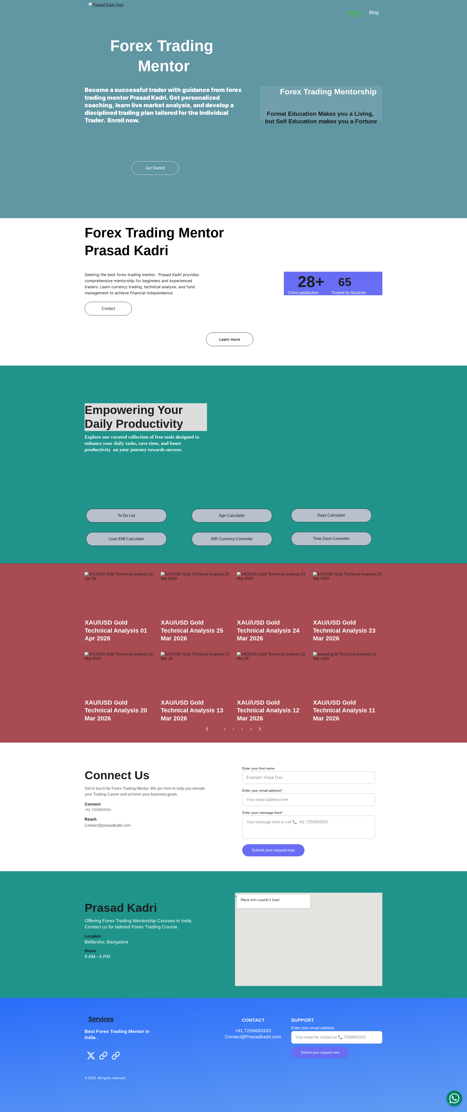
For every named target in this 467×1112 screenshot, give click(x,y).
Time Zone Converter (331, 539)
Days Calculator (331, 515)
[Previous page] (207, 729)
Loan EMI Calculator (126, 539)
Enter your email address (312, 1028)
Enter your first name (258, 768)
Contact (108, 308)
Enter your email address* (262, 790)
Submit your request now (273, 850)
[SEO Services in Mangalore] (129, 1057)
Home (354, 12)
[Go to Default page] (103, 1055)
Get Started (155, 168)
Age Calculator (232, 515)
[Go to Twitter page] (91, 1055)
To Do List (126, 515)
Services (101, 1018)
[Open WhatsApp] (454, 1098)
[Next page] (259, 729)
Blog (373, 12)
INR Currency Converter (232, 539)
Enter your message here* (262, 813)
